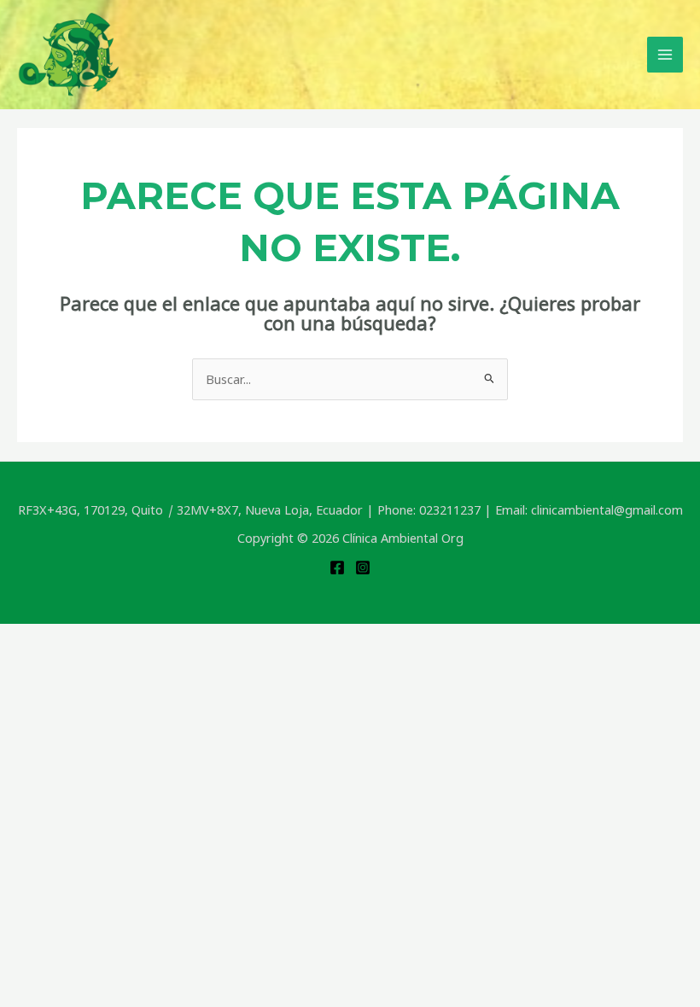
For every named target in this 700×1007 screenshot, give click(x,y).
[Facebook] (337, 567)
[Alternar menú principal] (665, 55)
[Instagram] (362, 567)
